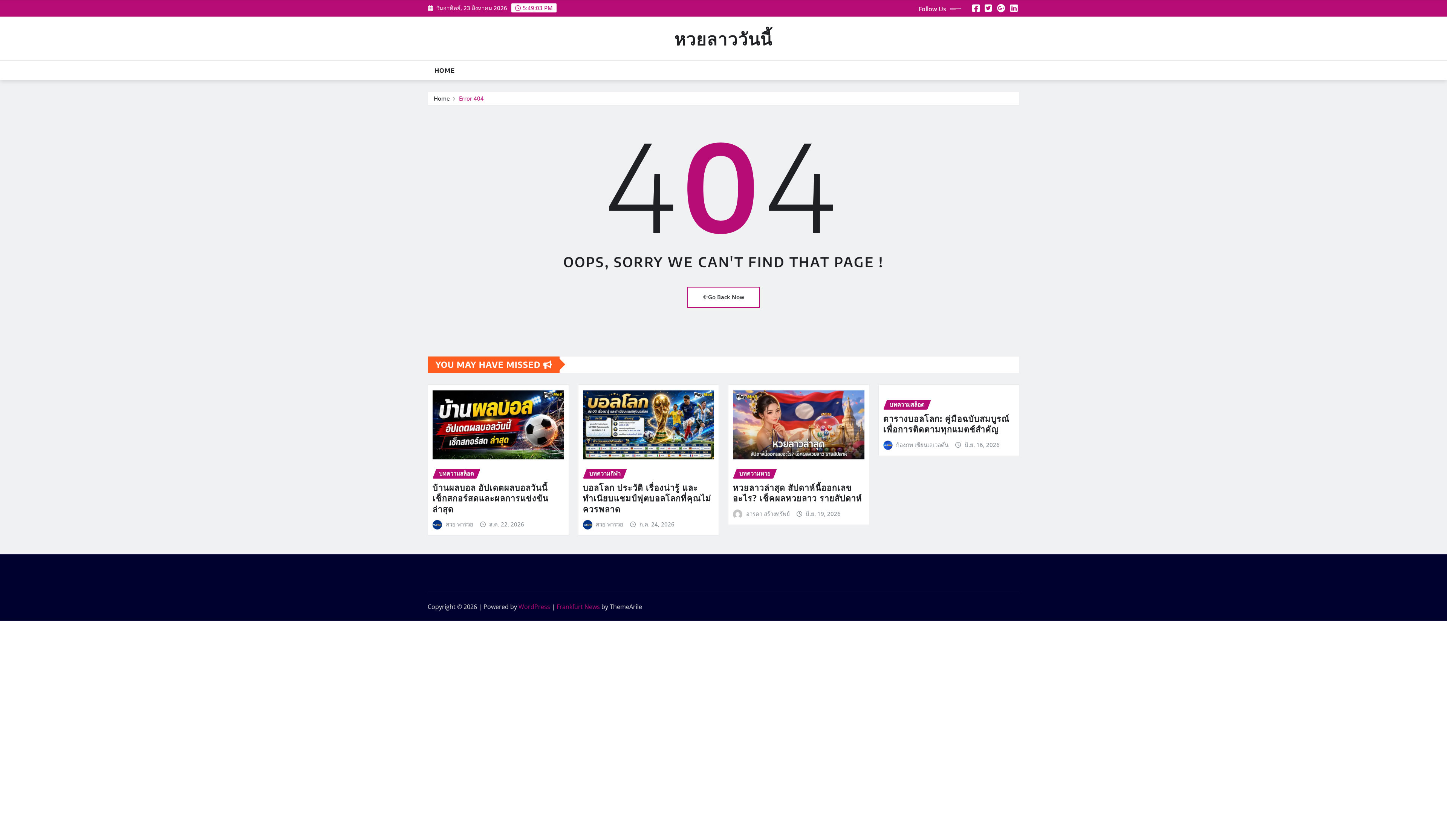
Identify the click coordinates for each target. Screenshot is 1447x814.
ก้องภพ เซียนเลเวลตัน (922, 444)
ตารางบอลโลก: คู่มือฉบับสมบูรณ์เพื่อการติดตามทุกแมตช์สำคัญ (946, 424)
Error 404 (471, 98)
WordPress (534, 607)
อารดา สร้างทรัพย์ (768, 513)
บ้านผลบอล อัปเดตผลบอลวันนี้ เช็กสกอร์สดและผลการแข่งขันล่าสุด (491, 498)
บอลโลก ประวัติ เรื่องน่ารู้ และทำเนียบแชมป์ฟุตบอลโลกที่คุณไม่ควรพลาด (647, 498)
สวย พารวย (459, 524)
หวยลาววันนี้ (723, 38)
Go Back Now (726, 297)
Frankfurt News (578, 607)
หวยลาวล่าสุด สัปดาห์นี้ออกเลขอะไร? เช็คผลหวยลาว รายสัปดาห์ (797, 492)
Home (444, 70)
